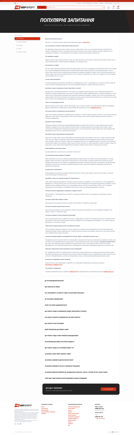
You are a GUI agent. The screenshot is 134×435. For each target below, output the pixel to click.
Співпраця (101, 3)
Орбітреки (43, 413)
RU (17, 3)
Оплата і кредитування (87, 3)
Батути (42, 406)
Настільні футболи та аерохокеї (48, 411)
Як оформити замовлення (74, 416)
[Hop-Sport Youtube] (20, 424)
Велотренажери (44, 410)
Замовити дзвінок (99, 412)
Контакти (79, 3)
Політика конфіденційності (74, 406)
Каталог (43, 7)
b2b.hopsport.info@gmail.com (53, 264)
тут (66, 175)
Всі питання (21, 38)
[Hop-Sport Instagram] (15, 424)
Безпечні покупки (72, 415)
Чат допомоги (109, 389)
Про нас (69, 410)
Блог (118, 3)
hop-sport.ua (86, 42)
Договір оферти (71, 408)
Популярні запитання (73, 418)
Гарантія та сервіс (108, 3)
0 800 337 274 (73, 271)
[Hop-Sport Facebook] (17, 424)
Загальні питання (22, 41)
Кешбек (69, 421)
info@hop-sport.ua (96, 107)
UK (15, 3)
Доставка (95, 3)
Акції (115, 3)
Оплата (19, 48)
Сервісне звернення (100, 418)
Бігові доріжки (44, 408)
